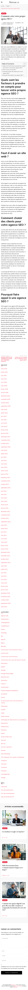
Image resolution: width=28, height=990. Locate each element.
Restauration (5, 726)
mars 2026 (4, 385)
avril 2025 (4, 423)
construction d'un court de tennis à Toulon (13, 660)
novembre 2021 (5, 555)
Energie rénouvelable (7, 673)
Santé (2, 733)
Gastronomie (4, 687)
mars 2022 (4, 542)
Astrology (4, 633)
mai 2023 (4, 494)
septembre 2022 (6, 521)
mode (2, 713)
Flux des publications (7, 790)
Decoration (4, 663)
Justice (3, 697)
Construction (4, 653)
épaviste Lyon (5, 677)
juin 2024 (3, 457)
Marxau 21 (14, 2)
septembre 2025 (6, 406)
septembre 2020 (6, 603)
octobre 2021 (5, 559)
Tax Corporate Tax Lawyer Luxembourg (12, 757)
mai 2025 (4, 419)
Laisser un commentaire (7, 24)
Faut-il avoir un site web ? (9, 69)
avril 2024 (4, 464)
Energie (3, 670)
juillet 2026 (4, 372)
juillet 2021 (4, 569)
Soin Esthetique (5, 754)
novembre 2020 (5, 596)
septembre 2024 (6, 447)
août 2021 (4, 566)
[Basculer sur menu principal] (1, 2)
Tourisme (3, 764)
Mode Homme (5, 716)
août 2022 (4, 525)
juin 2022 (3, 532)
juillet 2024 (4, 453)
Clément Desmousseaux (8, 22)
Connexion (4, 786)
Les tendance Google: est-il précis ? (13, 832)
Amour (3, 629)
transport (4, 771)
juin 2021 (3, 572)
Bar (2, 636)
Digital (3, 13)
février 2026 (4, 389)
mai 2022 (4, 535)
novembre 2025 (5, 399)
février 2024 (4, 470)
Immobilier (4, 694)
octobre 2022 (5, 518)
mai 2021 (4, 576)
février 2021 (4, 586)
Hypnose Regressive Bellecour (9, 690)
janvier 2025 (4, 433)
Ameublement (5, 626)
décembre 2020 (5, 593)
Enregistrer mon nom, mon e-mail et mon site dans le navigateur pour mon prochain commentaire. (13, 967)
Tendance (4, 760)
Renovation (4, 723)
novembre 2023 (5, 481)
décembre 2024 (5, 436)
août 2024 (4, 450)
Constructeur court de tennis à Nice (11, 650)
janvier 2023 (4, 508)
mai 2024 (4, 460)
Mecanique (4, 706)
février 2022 (4, 545)
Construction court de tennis (9, 656)
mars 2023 (4, 501)
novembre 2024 (5, 440)
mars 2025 (4, 426)
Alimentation (5, 619)
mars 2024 (4, 467)
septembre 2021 (6, 562)
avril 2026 (4, 382)
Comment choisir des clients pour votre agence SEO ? (13, 72)
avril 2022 (4, 538)
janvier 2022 (4, 549)
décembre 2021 (5, 552)
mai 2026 (4, 379)
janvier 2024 (4, 474)
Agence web (4, 616)
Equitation (4, 680)
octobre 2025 (5, 402)
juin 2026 (3, 375)
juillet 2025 (4, 413)
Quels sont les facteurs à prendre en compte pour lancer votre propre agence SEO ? (14, 66)
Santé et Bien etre (6, 737)
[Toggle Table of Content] (24, 64)
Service (3, 743)
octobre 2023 (5, 484)
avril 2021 (4, 579)
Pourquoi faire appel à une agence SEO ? (13, 75)
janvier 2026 (4, 392)
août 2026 (4, 368)
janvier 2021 (4, 589)
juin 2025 (3, 416)
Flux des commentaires (7, 793)
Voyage (3, 777)
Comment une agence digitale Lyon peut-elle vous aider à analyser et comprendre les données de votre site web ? (14, 906)
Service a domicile (6, 747)
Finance (3, 684)
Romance (3, 730)
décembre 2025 (5, 396)
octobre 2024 (5, 443)
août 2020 (4, 606)
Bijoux (3, 643)
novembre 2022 (5, 515)
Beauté (3, 639)
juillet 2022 (4, 528)
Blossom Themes (18, 986)
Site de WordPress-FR (7, 797)
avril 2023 (4, 498)
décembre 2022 (5, 511)
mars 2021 (4, 583)
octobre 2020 (5, 600)
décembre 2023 (5, 477)
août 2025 (4, 409)
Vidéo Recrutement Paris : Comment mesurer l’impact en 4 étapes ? (12, 867)
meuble (3, 709)
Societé (3, 750)
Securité (3, 740)
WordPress (14, 987)
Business (3, 646)
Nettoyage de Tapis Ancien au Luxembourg (13, 720)
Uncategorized (5, 774)
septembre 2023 (6, 487)
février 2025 (4, 430)
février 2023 (4, 504)
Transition (4, 767)
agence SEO (22, 98)
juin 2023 (3, 491)
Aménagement (5, 622)
